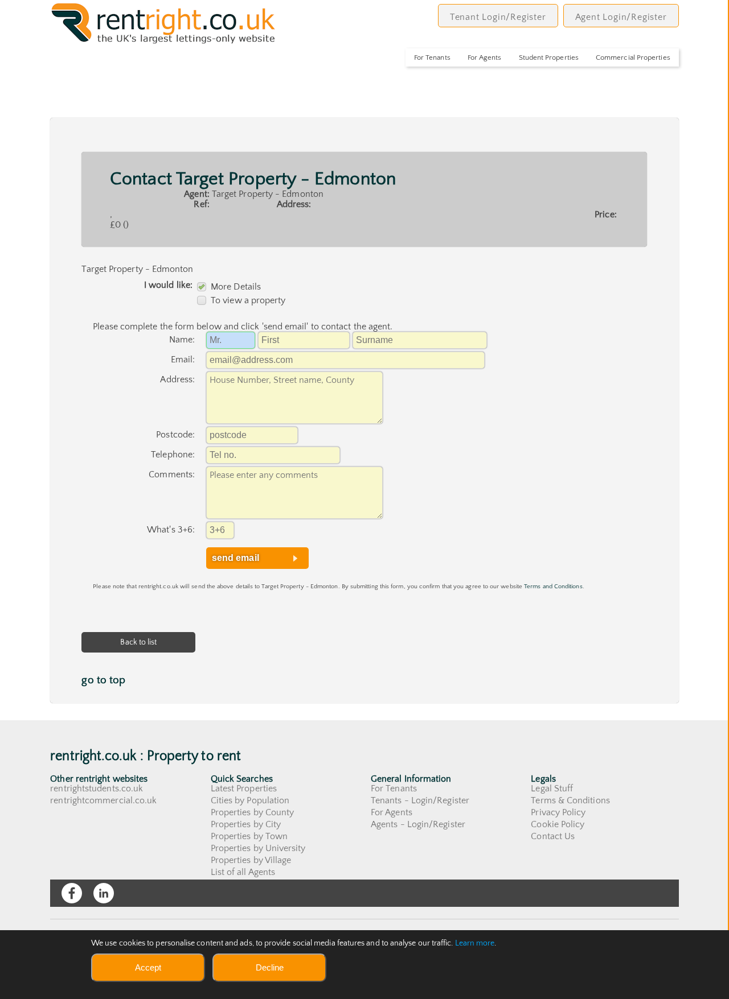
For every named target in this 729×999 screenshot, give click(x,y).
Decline (270, 967)
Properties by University (258, 848)
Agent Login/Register (621, 17)
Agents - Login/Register (418, 824)
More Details (236, 287)
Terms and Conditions (553, 586)
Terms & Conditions (570, 800)
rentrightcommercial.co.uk (103, 800)
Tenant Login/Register (498, 17)
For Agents (485, 57)
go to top (103, 680)
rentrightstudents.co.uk (96, 788)
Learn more (475, 943)
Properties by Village (251, 860)
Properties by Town (249, 836)
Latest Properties (244, 788)
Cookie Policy (557, 824)
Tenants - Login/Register (420, 800)
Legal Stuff (552, 788)
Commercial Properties (633, 57)
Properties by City (246, 824)
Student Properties (549, 57)
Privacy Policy (558, 812)
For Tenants (432, 57)
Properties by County (252, 812)
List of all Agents (243, 872)
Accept (148, 967)
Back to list (138, 642)
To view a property (248, 300)
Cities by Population (250, 800)
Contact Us (553, 836)
